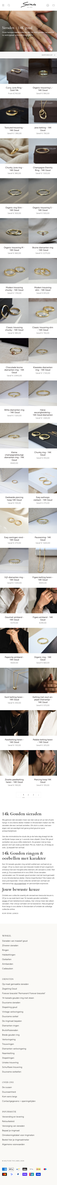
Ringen (5, 950)
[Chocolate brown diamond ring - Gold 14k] (14, 351)
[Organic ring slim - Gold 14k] (14, 191)
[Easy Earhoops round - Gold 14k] (14, 520)
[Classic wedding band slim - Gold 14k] (42, 311)
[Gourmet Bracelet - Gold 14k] (14, 600)
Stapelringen (8, 1058)
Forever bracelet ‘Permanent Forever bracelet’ (23, 993)
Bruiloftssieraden (10, 1030)
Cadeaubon (7, 968)
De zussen (7, 1087)
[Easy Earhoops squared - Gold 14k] (42, 481)
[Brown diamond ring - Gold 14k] (42, 231)
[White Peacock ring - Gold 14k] (42, 520)
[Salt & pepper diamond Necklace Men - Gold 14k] (42, 680)
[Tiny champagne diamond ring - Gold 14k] (14, 435)
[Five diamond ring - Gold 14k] (14, 560)
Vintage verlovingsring (12, 1012)
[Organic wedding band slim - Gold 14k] (42, 191)
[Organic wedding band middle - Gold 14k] (14, 231)
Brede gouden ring (10, 1035)
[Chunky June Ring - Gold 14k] (14, 151)
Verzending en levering (13, 1116)
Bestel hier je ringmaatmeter (15, 1139)
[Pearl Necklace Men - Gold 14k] (14, 723)
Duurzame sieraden (11, 1002)
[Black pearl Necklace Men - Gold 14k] (14, 763)
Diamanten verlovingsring (14, 1048)
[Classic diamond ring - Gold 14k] (42, 351)
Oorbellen (6, 959)
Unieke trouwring (10, 1062)
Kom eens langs (10, 913)
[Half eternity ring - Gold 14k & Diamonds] (42, 393)
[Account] (47, 5)
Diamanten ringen (10, 1025)
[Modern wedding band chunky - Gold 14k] (14, 271)
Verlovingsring (9, 1039)
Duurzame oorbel (10, 1016)
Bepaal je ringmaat (11, 1130)
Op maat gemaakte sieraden (15, 984)
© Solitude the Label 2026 (13, 1161)
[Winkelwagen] (53, 5)
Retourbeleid (8, 1121)
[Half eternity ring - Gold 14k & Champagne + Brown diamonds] (42, 151)
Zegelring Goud (9, 988)
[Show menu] (4, 5)
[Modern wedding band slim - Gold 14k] (42, 271)
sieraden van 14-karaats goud (17, 875)
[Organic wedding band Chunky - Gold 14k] (42, 71)
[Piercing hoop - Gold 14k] (42, 763)
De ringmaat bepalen (12, 1021)
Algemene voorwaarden (13, 1144)
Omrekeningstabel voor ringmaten (18, 1135)
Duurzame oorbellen (11, 1071)
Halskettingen (8, 954)
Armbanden (7, 964)
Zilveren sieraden (10, 945)
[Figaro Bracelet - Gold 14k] (42, 600)
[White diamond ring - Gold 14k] (14, 393)
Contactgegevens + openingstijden (19, 1101)
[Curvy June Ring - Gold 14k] (14, 71)
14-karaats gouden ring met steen (18, 998)
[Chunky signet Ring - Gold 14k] (42, 435)
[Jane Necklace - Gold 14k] (42, 111)
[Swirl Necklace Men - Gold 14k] (14, 680)
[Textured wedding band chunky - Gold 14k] (14, 111)
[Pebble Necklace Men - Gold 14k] (42, 723)
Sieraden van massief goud (14, 941)
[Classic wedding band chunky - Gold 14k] (14, 311)
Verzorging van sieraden (13, 1126)
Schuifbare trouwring (12, 1067)
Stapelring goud (9, 1007)
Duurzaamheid (9, 1092)
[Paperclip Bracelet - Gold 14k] (14, 640)
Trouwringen (8, 1044)
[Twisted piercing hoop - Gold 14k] (14, 481)
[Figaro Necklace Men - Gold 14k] (42, 560)
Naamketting (8, 1053)
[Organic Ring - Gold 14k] (42, 640)
